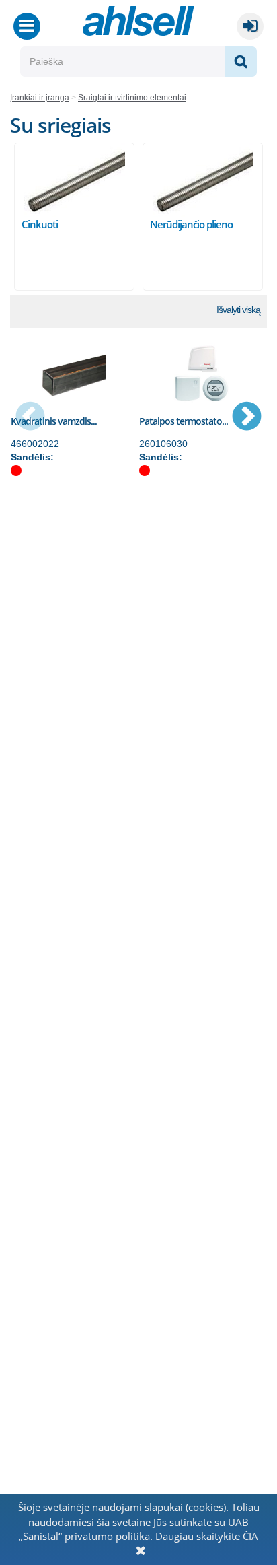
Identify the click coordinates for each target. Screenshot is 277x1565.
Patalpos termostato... (183, 421)
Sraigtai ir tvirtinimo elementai (132, 97)
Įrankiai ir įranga (39, 97)
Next (247, 417)
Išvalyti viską (238, 309)
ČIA (250, 1536)
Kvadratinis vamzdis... (54, 421)
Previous (30, 417)
